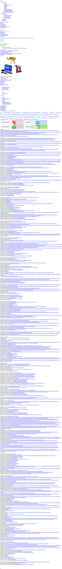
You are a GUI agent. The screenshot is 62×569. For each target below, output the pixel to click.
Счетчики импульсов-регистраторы (19, 217)
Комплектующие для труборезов (36, 479)
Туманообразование (11, 467)
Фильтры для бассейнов (13, 458)
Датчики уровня (9, 203)
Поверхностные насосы (13, 170)
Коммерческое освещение (34, 445)
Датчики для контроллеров (14, 187)
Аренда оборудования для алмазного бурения (52, 547)
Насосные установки (11, 171)
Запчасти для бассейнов (13, 464)
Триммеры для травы (15, 518)
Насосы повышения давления (16, 173)
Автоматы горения (21, 192)
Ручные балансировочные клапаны (25, 143)
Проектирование (7, 16)
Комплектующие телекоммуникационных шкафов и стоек (27, 432)
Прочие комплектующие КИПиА (13, 215)
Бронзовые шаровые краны (53, 130)
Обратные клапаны (11, 155)
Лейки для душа (3, 361)
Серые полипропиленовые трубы (40, 262)
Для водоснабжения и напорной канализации (31, 272)
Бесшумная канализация (13, 285)
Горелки (5, 306)
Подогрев (6, 469)
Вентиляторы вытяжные (39, 244)
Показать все (2, 129)
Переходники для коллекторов (54, 234)
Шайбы (41, 401)
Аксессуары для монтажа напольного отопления (45, 331)
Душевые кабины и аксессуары (17, 349)
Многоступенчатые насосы (14, 175)
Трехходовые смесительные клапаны (23, 139)
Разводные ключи (58, 477)
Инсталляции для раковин (41, 342)
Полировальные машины (13, 500)
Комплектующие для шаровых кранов (21, 131)
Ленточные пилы (3, 503)
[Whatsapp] (3, 107)
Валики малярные (10, 540)
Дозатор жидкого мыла (8, 358)
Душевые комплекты (17, 360)
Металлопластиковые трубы (15, 263)
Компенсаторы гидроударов (39, 164)
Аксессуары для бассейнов (14, 463)
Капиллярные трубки (3, 215)
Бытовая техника (9, 475)
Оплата (5, 4)
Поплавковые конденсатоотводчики (47, 161)
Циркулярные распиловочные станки (31, 503)
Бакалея (33, 544)
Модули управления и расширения (6, 159)
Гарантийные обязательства (7, 103)
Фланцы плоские (9, 280)
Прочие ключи (22, 478)
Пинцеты (5, 535)
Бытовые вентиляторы (31, 245)
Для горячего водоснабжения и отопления (16, 272)
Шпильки (50, 401)
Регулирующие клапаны (13, 138)
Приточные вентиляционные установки (27, 246)
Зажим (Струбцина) (11, 529)
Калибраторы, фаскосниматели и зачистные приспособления (31, 489)
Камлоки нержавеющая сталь (20, 282)
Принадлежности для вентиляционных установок (17, 247)
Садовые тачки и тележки (24, 518)
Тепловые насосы (10, 312)
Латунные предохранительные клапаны (27, 153)
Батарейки (21, 431)
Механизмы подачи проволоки (28, 533)
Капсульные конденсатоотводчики (35, 161)
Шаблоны (41, 439)
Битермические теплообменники (17, 183)
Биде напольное (7, 344)
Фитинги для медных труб (4, 279)
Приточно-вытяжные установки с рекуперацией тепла (43, 246)
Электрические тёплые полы (15, 333)
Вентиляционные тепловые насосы (40, 312)
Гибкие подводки (10, 273)
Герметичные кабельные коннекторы (38, 417)
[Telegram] (3, 105)
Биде (3, 344)
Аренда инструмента (7, 18)
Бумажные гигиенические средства (39, 543)
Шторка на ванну (56, 358)
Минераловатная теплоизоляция (17, 296)
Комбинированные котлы (14, 305)
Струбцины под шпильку (8, 402)
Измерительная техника (13, 504)
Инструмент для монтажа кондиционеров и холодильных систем (33, 383)
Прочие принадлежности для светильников (48, 455)
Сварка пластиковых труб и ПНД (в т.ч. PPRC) (24, 483)
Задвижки (6, 133)
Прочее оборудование (47, 494)
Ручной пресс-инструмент (36, 487)
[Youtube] (3, 109)
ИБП (3, 429)
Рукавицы (46, 496)
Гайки (22, 401)
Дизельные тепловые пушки (17, 249)
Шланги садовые (9, 274)
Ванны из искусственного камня (31, 345)
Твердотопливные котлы (13, 303)
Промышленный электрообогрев (50, 449)
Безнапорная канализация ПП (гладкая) (37, 286)
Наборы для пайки (33, 482)
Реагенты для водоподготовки (16, 226)
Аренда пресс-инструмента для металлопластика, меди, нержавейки (43, 546)
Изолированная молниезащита (38, 440)
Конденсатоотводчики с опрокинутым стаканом (16, 162)
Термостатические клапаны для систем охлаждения (26, 374)
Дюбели (54, 398)
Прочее (44, 439)
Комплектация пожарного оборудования (21, 560)
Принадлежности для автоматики (17, 190)
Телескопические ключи (11, 478)
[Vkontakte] (2, 106)
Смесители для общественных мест (30, 351)
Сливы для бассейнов (12, 461)
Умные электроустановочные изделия (15, 450)
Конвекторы (7, 329)
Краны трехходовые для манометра (31, 214)
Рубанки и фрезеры (11, 528)
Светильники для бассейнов (23, 455)
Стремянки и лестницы (45, 519)
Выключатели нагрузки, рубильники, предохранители (48, 446)
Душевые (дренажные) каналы (5, 289)
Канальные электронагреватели (17, 254)
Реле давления (24, 176)
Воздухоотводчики (10, 163)
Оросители (6, 555)
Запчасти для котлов (11, 314)
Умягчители (7, 222)
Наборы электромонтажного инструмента (31, 426)
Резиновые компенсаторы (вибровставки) (18, 164)
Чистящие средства (11, 541)
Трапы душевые (31, 289)
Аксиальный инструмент (13, 485)
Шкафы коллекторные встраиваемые (22, 232)
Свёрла (9, 491)
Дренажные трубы (18, 365)
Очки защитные (27, 496)
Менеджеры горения (42, 192)
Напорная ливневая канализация (21, 288)
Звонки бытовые (27, 436)
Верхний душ (41, 360)
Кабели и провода (10, 416)
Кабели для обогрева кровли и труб (51, 335)
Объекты (5, 6)
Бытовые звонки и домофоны (16, 436)
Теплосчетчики (8, 202)
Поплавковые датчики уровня (17, 203)
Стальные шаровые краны (16, 130)
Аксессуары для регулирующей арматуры (38, 150)
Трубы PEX (7, 265)
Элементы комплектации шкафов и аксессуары (49, 421)
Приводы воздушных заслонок (16, 237)
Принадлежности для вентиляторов (21, 245)
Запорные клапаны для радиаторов (15, 150)
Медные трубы (8, 266)
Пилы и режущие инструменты (17, 502)
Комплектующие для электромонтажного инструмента (37, 427)
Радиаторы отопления (12, 328)
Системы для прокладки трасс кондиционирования (15, 391)
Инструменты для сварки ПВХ (16, 454)
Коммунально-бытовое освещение (44, 445)
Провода (17, 416)
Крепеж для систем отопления (16, 403)
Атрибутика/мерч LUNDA (16, 544)
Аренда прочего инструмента (40, 547)
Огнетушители (8, 557)
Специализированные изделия (16, 350)
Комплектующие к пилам (10, 503)
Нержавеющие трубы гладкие (20, 267)
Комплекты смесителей (13, 353)
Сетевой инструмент (47, 490)
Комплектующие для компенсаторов (50, 164)
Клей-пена (17, 414)
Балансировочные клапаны (14, 143)
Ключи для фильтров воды (42, 223)
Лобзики (52, 502)
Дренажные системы (11, 365)
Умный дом (7, 450)
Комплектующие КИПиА (14, 214)
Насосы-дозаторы (35, 468)
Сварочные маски (29, 532)
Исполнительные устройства (17, 159)
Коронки (22, 491)
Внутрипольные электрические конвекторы (53, 437)
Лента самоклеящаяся (11, 297)
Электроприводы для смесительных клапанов (8, 140)
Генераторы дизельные (13, 523)
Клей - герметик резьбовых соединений (21, 412)
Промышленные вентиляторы (40, 245)
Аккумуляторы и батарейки (14, 431)
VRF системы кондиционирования (18, 392)
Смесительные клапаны (13, 139)
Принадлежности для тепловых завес (17, 248)
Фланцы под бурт (37, 280)
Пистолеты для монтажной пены (17, 525)
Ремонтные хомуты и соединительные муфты (40, 397)
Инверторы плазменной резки (19, 532)
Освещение (7, 509)
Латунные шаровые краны (44, 130)
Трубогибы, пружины (12, 481)
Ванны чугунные (23, 345)
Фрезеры (18, 528)
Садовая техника (9, 518)
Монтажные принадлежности (16, 293)
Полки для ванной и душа (51, 357)
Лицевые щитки (25, 508)
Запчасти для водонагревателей (8, 323)
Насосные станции (10, 168)
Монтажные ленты (26, 401)
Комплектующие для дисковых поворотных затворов (16, 132)
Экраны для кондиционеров (15, 386)
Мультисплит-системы (39, 385)
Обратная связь (4, 93)
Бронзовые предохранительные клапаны (7, 154)
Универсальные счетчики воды (33, 197)
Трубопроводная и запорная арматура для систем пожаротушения (34, 549)
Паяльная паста (10, 482)
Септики (5, 363)
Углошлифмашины (10, 499)
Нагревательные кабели (32, 333)
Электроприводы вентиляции (16, 250)
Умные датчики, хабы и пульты (27, 450)
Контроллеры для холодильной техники (21, 379)
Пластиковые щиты (38, 421)
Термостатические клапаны (14, 141)
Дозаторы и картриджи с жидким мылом (21, 542)
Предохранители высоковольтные (26, 443)
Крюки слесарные (10, 536)
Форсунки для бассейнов (13, 460)
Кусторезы (41, 518)
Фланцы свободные (3, 281)
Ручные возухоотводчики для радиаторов (16, 326)
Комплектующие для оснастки (50, 491)
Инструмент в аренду (11, 545)
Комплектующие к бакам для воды (18, 367)
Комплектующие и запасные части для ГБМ (12, 310)
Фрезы (44, 491)
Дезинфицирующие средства (53, 496)
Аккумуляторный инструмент (38, 490)
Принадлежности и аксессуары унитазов (36, 346)
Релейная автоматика (11, 208)
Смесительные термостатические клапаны (27, 141)
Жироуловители (9, 368)
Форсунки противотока (24, 466)
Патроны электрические (22, 445)
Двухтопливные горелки (26, 306)
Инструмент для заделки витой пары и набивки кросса (47, 426)
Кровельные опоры (11, 400)
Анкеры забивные (17, 398)
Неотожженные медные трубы (26, 266)
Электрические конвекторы (14, 329)
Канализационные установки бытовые (27, 167)
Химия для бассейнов (12, 453)
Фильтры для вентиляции (14, 238)
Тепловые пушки (9, 249)
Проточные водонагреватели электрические (28, 321)
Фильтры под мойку (46, 225)
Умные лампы (13, 451)
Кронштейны (8, 404)
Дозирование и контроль (13, 468)
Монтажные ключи (38, 477)
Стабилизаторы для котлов (21, 191)
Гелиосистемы (8, 313)
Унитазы (5, 346)
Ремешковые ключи (3, 478)
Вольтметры (26, 438)
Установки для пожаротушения (16, 550)
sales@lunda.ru (2, 24)
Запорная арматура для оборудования (20, 562)
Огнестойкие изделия (12, 559)
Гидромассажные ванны (10, 345)
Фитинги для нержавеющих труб (14, 279)
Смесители (6, 351)
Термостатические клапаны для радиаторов (41, 141)
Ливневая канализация (12, 288)
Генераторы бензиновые (21, 523)
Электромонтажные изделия (35, 439)
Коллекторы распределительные (17, 230)
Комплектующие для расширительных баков (23, 260)
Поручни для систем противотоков (14, 466)
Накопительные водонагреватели (17, 319)
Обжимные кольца (3, 487)
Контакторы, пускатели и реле (5, 447)
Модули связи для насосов (7, 177)
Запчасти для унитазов (47, 346)
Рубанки (15, 528)
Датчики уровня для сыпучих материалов (29, 203)
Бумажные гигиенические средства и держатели (25, 543)
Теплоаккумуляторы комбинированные (33, 322)
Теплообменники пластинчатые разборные (43, 182)
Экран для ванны (40, 345)
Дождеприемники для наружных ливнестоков (42, 365)
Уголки (38, 401)
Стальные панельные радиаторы (30, 328)
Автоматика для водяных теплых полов (21, 331)
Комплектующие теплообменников (19, 184)
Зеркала (37, 347)
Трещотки (41, 512)
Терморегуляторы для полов (49, 333)
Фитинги (5, 278)
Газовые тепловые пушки (26, 249)
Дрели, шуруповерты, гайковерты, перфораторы (25, 490)
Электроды (34, 532)
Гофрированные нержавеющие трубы (31, 267)
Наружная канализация (13, 286)
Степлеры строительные (13, 521)
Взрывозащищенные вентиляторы (48, 244)
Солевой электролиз (29, 471)
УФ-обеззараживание (13, 471)
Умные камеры (34, 450)
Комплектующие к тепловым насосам (52, 312)
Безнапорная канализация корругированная (51, 286)
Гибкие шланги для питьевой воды (18, 274)
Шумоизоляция (8, 299)
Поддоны (18, 470)
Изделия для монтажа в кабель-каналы (32, 422)
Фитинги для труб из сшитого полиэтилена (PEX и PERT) (24, 278)
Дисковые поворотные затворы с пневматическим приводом (36, 132)
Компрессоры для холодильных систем (20, 380)
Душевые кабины (25, 349)
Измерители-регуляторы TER (16, 209)
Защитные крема (8, 497)
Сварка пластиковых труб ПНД (48, 483)
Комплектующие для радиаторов (17, 325)
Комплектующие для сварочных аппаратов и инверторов (45, 532)
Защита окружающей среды (8, 11)
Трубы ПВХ (7, 271)
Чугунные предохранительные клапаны (54, 153)
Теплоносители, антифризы (56, 315)
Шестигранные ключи (26, 512)
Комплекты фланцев (30, 280)
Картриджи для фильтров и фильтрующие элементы (29, 223)
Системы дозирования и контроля (44, 468)
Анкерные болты (23, 398)
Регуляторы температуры (13, 147)
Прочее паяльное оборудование (51, 482)
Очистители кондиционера (43, 391)
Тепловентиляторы (10, 242)
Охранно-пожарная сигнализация (22, 433)
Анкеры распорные (29, 398)
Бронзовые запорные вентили (27, 134)
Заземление (31, 440)
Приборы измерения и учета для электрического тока (28, 216)
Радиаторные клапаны (12, 149)
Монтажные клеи (34, 414)
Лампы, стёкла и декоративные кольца (34, 455)
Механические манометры (22, 199)
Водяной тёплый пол (11, 331)
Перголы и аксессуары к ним (15, 473)
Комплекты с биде (10, 355)
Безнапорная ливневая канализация (33, 288)
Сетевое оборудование (12, 434)
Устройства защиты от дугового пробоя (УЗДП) (33, 419)
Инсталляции (8, 342)
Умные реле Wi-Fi (40, 450)
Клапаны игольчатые (21, 214)
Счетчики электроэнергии (56, 438)
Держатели (47, 543)
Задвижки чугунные (18, 133)
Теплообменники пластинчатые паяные (29, 182)
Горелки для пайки (17, 482)
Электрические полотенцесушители (31, 348)
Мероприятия (4, 20)
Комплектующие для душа (55, 360)
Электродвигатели (10, 194)
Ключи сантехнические (13, 477)
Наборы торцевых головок (51, 477)
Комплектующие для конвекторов (18, 327)
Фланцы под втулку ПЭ (49, 280)
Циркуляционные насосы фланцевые (36, 166)
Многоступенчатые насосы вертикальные (41, 175)
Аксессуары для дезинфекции (38, 471)
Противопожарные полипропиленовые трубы (24, 551)
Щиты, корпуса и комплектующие (18, 421)
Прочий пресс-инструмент (45, 487)
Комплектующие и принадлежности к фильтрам (53, 160)
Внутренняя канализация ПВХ (33, 284)
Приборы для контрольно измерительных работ (16, 426)
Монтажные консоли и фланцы (17, 402)
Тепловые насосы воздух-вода (29, 312)
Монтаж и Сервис (7, 17)
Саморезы (24, 402)
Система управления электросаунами (17, 317)
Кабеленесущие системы (13, 417)
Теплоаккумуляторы (11, 322)
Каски (43, 508)
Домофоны (23, 436)
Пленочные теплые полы (40, 333)
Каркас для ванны (36, 358)
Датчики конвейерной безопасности (19, 218)
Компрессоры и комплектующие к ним (20, 472)
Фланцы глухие (42, 280)
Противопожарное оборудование (32, 290)
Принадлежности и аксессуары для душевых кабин (43, 349)
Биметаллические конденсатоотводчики (22, 161)
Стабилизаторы (8, 428)
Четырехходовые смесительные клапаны (36, 139)
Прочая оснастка (58, 491)
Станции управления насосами (17, 177)
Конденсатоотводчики (12, 161)
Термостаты (7, 189)
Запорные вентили (10, 134)
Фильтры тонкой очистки (14, 225)
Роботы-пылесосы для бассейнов (17, 456)
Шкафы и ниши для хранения (43, 347)
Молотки (5, 514)
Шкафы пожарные (10, 554)
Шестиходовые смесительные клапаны (49, 139)
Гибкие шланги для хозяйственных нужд (31, 274)
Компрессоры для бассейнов (32, 472)
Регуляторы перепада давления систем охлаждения (26, 378)
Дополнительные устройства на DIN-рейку (18, 419)
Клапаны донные (5, 291)
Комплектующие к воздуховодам (17, 240)
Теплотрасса (7, 272)
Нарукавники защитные (41, 496)
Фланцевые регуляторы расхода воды (36, 146)
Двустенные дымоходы (28, 311)
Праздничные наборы (47, 512)
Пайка (4, 482)
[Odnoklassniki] (2, 108)
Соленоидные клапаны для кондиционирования (25, 375)
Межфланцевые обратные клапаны (30, 155)
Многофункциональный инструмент (19, 531)
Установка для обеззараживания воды (20, 221)
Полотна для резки (27, 491)
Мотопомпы (7, 526)
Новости (5, 8)
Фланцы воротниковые (16, 280)
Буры (17, 491)
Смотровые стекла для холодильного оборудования (26, 376)
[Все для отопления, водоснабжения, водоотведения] (1, 0)
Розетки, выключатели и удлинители (19, 422)
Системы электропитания (14, 207)
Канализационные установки (16, 167)
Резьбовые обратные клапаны (41, 155)
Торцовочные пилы (38, 502)
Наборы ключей (43, 477)
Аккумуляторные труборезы (26, 479)
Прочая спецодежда (48, 508)
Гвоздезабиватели (10, 520)
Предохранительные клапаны (16, 153)
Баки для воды (8, 366)
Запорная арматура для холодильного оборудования (26, 373)
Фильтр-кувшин (53, 225)
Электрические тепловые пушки (36, 249)
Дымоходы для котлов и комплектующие (39, 311)
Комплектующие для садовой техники (26, 519)
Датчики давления (10, 204)
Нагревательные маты (24, 333)
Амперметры (21, 438)
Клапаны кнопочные (40, 214)
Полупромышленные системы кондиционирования (26, 390)
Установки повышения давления (33, 171)
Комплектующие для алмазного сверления (26, 494)
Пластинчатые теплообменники (17, 182)
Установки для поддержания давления (21, 171)
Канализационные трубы (13, 275)
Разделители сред (22, 215)
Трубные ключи (19, 477)
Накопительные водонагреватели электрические (31, 319)
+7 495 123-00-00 (3, 78)
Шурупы (27, 402)
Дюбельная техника (11, 398)
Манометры (7, 199)
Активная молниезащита (15, 440)
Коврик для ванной (49, 358)
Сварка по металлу (10, 532)
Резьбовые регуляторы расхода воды (24, 146)
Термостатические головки (4, 150)
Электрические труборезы (46, 479)
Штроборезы (7, 517)
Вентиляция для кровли (13, 255)
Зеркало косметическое (22, 358)
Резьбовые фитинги (10, 278)
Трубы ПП (6, 270)
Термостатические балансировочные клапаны (53, 143)
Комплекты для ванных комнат (16, 356)
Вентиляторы (8, 244)
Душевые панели (29, 360)
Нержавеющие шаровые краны (35, 130)
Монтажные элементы (12, 401)
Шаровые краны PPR (11, 131)
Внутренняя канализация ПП (23, 284)
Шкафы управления (11, 195)
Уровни (21, 504)
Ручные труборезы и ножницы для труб (15, 479)
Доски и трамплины (31, 466)
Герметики (6, 408)
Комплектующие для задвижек (33, 133)
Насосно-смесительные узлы (15, 233)
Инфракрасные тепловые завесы (5, 248)
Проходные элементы (28, 255)
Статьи (5, 7)
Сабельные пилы (32, 502)
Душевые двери (54, 349)
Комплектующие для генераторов (30, 523)
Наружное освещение (54, 445)
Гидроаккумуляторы (11, 258)
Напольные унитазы (10, 346)
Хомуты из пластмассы (20, 397)
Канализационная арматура (14, 290)
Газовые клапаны (36, 192)
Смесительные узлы (11, 251)
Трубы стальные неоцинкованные (18, 269)
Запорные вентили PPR (18, 134)
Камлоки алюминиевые (11, 282)
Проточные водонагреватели (15, 321)
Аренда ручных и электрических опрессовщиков (23, 546)
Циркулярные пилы (25, 502)
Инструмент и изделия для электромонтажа (23, 439)
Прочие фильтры (58, 225)
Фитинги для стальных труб (44, 279)
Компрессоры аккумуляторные (15, 530)
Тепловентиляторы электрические (19, 242)
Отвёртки (20, 512)
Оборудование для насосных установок (45, 171)
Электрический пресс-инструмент (26, 487)
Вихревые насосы (10, 169)
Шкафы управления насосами (54, 176)
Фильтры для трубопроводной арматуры (21, 160)
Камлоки (5, 282)
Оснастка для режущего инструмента (36, 491)
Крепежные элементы (47, 440)
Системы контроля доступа (32, 433)
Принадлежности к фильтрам (16, 223)
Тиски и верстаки (10, 516)
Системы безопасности (12, 433)
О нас (5, 3)
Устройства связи (10, 206)
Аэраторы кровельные (21, 255)
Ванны (4, 345)
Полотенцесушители (11, 348)
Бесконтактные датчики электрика (18, 205)
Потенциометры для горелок (51, 192)
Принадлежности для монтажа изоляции (21, 382)
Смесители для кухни (20, 351)
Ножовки (59, 502)
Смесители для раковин (12, 351)
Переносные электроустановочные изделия (48, 423)
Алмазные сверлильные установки (13, 494)
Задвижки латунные (25, 133)
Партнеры (2, 82)
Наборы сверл (2, 492)
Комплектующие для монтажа (40, 335)
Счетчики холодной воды (24, 197)
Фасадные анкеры (42, 398)
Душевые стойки (23, 360)
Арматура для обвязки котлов (46, 315)
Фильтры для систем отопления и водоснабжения (36, 160)
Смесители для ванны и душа (41, 351)
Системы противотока (4, 466)
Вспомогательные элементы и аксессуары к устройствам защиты (34, 447)
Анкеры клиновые (36, 398)
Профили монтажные (33, 401)
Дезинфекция (8, 471)
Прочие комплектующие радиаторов (29, 326)
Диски (20, 491)
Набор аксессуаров (15, 358)
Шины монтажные (45, 401)
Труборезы (6, 479)
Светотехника (8, 445)
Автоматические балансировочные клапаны (38, 143)
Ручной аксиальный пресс (22, 485)
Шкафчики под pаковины (23, 347)
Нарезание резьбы (10, 495)
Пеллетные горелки (42, 306)
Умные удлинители (7, 451)
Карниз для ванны (43, 357)
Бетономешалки (31, 518)
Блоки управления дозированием (55, 468)
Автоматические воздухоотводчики (29, 163)
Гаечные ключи (31, 477)
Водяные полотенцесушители (20, 348)
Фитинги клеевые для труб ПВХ (34, 279)
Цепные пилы (50, 518)
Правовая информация (4, 84)
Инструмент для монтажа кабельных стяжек (21, 427)
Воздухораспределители (13, 243)
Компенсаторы (8, 164)
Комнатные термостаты (32, 331)
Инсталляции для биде (14, 342)
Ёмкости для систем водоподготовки (23, 224)
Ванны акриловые (17, 345)
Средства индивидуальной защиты (18, 496)
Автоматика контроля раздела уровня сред (22, 364)
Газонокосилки (45, 518)
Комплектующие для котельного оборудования (24, 315)
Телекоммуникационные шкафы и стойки (44, 432)
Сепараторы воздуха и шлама (40, 163)
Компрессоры (8, 530)
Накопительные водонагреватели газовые (47, 319)
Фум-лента (19, 409)
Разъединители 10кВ (35, 443)
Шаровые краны (9, 130)
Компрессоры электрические (25, 530)
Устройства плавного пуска (26, 177)
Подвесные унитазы (17, 346)
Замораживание (9, 507)
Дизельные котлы (10, 304)
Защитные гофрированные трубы (17, 276)
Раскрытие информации (8, 10)
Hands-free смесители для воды (16, 563)
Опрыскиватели (17, 519)
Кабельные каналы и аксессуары (50, 417)
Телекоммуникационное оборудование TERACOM (8, 432)
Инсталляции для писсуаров (22, 342)
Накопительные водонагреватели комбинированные (20, 320)
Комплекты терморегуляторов (26, 150)
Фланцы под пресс (56, 280)
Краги (25, 532)
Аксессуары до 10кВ (34, 442)
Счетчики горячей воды (16, 197)
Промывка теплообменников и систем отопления (26, 185)
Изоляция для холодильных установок (20, 381)
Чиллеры (5, 388)
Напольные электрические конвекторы (39, 437)
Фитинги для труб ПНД (25, 279)
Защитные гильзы (47, 214)
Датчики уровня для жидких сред (41, 203)
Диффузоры (28, 243)
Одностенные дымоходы (20, 311)
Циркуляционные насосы (14, 166)
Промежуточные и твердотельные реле (20, 210)
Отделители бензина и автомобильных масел (23, 369)
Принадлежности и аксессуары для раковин (23, 339)
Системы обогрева (10, 449)
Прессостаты (7, 188)
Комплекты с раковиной (13, 354)
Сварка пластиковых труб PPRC (37, 483)
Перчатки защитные (33, 496)
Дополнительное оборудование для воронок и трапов (19, 289)
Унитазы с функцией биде (25, 346)
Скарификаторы (36, 518)
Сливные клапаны (10, 158)
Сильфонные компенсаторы (29, 164)
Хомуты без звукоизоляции (28, 397)
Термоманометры (10, 201)
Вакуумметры (8, 200)
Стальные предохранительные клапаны (41, 153)
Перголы (22, 473)
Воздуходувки (2, 519)
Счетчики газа (8, 198)
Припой (7, 482)
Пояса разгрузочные (19, 508)
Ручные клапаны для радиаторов (52, 149)
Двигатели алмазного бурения (38, 494)
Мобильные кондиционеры (14, 389)
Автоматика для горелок (13, 192)
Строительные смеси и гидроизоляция (20, 407)
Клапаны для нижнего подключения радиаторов (39, 149)
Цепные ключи (17, 478)
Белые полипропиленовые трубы (28, 262)
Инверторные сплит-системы (16, 385)
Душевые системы (10, 360)
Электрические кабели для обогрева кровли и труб (26, 335)
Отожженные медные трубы (16, 266)
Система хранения (10, 510)
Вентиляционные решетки (21, 243)
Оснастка (5, 491)
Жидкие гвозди (39, 414)
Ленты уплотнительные (13, 409)
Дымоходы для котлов (12, 311)
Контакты (2, 83)
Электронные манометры (13, 199)
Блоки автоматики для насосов (32, 176)
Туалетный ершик (9, 359)
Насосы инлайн (9, 174)
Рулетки (18, 504)
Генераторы (7, 523)
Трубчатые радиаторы (39, 328)
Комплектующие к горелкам (34, 306)
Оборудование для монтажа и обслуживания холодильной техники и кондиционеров (43, 515)
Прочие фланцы (18, 281)
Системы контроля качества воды (26, 468)
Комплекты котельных (12, 301)
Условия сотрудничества (6, 98)
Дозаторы (19, 468)
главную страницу (13, 48)
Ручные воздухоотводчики (18, 163)
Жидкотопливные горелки (11, 306)
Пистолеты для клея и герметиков (18, 524)
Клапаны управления (50, 223)
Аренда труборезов (19, 545)
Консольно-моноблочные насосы (20, 172)
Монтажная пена (28, 414)
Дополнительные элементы (24, 440)
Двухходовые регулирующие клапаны (23, 138)
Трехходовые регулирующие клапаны (36, 138)
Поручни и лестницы (11, 465)
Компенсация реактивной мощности (17, 447)
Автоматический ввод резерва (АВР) (33, 446)
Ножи (4, 511)
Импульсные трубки (54, 214)
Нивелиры (24, 504)
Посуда (36, 544)
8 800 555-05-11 (2, 26)
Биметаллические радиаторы (48, 328)
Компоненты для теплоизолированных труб (46, 272)
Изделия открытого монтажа (36, 423)
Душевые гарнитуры (35, 360)
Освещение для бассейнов (14, 455)
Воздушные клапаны (33, 243)
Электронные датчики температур (18, 211)
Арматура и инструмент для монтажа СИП (25, 417)
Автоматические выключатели (22, 446)
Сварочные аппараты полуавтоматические (15, 533)
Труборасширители (11, 484)
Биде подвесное (12, 344)
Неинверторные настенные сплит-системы (29, 385)
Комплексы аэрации (11, 228)
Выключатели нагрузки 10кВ (52, 442)
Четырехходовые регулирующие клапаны (50, 138)
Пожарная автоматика (12, 553)
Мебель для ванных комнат (14, 347)
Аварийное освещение (14, 445)
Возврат (3, 92)
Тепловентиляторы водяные (30, 242)
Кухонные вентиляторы (31, 244)
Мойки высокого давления (9, 519)
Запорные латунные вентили (12, 135)
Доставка (5, 14)
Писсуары (6, 341)
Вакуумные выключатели (42, 442)
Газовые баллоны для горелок (25, 482)
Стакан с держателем (42, 358)
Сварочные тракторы (36, 533)
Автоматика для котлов (13, 191)
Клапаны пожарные (11, 556)
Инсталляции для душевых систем (51, 342)
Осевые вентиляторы (58, 244)
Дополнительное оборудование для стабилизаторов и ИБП (30, 430)
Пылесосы (6, 513)
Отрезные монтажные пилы (46, 502)
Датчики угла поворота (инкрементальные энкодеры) (28, 219)
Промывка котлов (10, 316)
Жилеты (14, 508)
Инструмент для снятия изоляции (28, 425)
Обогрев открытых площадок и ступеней (20, 449)
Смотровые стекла (10, 165)
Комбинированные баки (13, 259)
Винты (19, 401)
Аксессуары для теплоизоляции (17, 298)
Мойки (4, 338)
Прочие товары (8, 544)
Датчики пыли (50, 203)
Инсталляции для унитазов (32, 342)
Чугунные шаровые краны (25, 130)
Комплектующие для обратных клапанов (53, 155)
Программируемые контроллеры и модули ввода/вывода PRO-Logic (41, 212)
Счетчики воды (8, 197)
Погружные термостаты (13, 189)
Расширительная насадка (43, 485)
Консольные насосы (11, 172)
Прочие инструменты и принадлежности (21, 501)
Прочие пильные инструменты (20, 503)
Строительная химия (11, 414)
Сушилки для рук (10, 340)
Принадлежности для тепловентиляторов (42, 242)
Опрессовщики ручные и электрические (21, 488)
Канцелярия (22, 544)
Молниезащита (8, 440)
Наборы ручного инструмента (35, 512)
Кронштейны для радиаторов (28, 325)
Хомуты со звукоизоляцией (11, 397)
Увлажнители (6, 247)
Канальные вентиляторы (14, 244)
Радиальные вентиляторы (11, 245)
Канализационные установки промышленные (41, 167)
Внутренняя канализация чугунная (44, 284)
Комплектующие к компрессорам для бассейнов (45, 472)
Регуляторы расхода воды (14, 146)
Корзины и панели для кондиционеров (20, 387)
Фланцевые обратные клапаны (19, 155)
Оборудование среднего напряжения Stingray (23, 442)
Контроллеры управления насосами (43, 176)
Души (16, 470)
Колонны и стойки (28, 423)
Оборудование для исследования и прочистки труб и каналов (32, 505)
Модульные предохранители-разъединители (10, 420)
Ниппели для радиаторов (50, 325)
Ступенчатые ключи (25, 477)
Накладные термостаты (21, 189)
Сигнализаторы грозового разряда (11, 441)
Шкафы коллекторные (12, 232)
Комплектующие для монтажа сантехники (22, 337)
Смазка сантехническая (13, 292)
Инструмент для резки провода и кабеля (41, 425)
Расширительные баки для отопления (20, 257)
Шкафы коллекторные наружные (33, 232)
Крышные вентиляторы (22, 244)
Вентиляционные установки (15, 246)
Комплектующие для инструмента (10, 480)
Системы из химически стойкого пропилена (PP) (25, 564)
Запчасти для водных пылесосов (17, 457)
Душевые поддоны (31, 349)
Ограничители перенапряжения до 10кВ (14, 443)
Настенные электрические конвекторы (26, 437)
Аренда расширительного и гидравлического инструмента (32, 545)
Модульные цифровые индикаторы (46, 438)
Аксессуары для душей (24, 470)
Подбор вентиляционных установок (31, 247)
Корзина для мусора (29, 358)
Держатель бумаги (26, 357)
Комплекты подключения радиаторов (39, 325)
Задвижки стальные (11, 133)
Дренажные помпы (3, 391)
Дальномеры (28, 504)
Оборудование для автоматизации (18, 435)
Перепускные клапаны (12, 157)
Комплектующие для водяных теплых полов (11, 332)
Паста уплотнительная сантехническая (20, 413)
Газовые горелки (18, 306)
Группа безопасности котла (36, 315)
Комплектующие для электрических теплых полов (12, 334)
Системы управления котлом (31, 191)
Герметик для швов (22, 414)
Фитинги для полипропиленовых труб (53, 278)
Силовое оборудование (12, 446)
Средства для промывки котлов (18, 316)
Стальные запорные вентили (46, 134)
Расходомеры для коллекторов (44, 234)
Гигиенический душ (47, 360)
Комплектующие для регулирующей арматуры (24, 148)
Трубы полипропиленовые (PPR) (17, 262)
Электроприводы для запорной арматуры (22, 136)
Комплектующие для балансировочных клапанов (8, 144)
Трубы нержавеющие (11, 267)
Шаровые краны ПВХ (4, 131)
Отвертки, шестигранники (14, 512)
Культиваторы (55, 518)
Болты (17, 401)
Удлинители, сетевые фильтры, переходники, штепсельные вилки (14, 423)
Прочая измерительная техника (42, 504)
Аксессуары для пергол (28, 473)
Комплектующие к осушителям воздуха (20, 253)
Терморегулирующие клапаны (16, 372)
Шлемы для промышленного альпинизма (35, 508)
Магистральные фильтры (22, 225)
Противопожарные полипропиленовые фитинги (25, 552)
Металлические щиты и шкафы (29, 421)
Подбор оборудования (8, 15)
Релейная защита (42, 443)
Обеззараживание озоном (21, 471)
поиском (25, 48)
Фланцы (5, 280)
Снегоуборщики (51, 519)
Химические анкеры (49, 398)
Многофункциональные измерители (34, 438)
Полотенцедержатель (36, 357)
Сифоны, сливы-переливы (52, 290)
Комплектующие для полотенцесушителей (44, 348)
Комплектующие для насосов (16, 178)
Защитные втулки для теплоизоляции (32, 234)
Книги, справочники (11, 498)
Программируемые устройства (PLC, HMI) (22, 212)
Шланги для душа (9, 361)
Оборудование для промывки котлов (30, 316)
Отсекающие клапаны (48, 163)
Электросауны (8, 317)
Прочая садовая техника (37, 519)
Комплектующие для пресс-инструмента (13, 487)
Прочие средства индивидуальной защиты (19, 497)
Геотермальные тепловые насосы (18, 312)
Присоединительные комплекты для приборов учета (33, 215)
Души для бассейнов (11, 470)
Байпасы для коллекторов (22, 234)
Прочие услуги (8, 548)
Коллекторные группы (12, 231)
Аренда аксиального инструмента (9, 546)
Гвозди (4, 522)
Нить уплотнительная (24, 409)
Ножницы (55, 502)
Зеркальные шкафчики (32, 347)
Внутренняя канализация (13, 284)
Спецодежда (7, 508)
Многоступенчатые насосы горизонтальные (26, 175)
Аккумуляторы (25, 431)
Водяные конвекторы (22, 329)
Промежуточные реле (30, 210)
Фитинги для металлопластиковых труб (40, 278)
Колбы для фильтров (13, 224)
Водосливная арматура (23, 290)
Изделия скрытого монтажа (43, 422)
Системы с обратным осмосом (38, 225)
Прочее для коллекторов (4, 235)
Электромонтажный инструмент (17, 425)
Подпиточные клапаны (13, 156)
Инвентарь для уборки (28, 544)
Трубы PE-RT (8, 264)
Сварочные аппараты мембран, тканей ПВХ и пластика (29, 476)
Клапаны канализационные (43, 290)
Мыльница (31, 357)
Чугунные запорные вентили (36, 134)
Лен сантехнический (11, 406)
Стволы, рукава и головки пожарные (19, 558)
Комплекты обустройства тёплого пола (25, 332)
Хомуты (5, 397)
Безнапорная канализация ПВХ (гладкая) (23, 286)
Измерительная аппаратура (14, 438)
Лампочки (28, 445)
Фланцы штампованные (11, 281)
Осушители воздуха (11, 252)
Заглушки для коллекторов (13, 234)
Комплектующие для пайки (41, 482)
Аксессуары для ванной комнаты (17, 357)
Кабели (14, 416)
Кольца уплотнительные (13, 410)
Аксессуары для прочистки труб (47, 505)
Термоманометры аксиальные (18, 201)
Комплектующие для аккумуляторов (34, 431)
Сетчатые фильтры (30, 225)
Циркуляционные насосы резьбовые (24, 166)
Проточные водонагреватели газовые (41, 321)
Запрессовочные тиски (51, 485)
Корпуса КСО (5, 443)
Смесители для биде (49, 351)
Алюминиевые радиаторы (20, 328)
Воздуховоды (8, 239)
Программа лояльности (8, 9)
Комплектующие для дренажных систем (28, 365)
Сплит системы (8, 385)
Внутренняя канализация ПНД (55, 284)
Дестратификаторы (3, 245)
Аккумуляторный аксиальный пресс (33, 485)
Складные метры (33, 504)
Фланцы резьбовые (23, 280)
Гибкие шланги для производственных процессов (46, 274)
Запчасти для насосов (11, 179)
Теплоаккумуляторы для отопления (20, 322)
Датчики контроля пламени (28, 192)
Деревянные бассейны (12, 462)
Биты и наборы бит (13, 491)
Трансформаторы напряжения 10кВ (51, 443)
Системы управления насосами (17, 176)
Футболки (11, 508)
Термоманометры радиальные (28, 201)
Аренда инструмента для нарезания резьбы (28, 547)
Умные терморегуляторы (47, 450)
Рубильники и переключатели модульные (32, 420)
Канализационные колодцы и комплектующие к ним (9, 287)
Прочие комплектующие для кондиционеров (31, 391)
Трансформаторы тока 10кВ (5, 444)
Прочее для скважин (7, 180)
